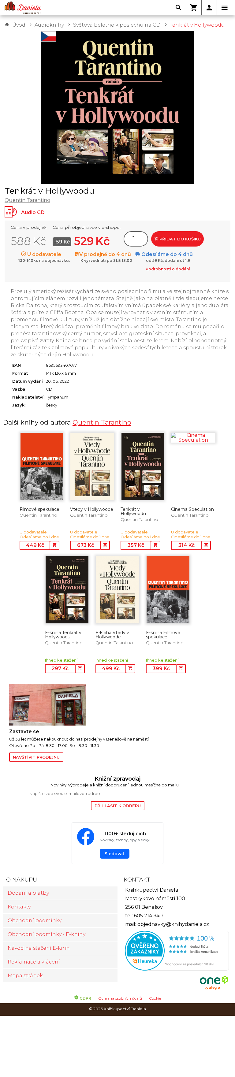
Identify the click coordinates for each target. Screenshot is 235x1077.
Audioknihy (49, 25)
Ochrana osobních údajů (120, 998)
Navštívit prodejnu (36, 757)
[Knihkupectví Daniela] (23, 7)
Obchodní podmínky (35, 920)
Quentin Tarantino (27, 200)
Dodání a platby (28, 893)
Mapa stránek (25, 976)
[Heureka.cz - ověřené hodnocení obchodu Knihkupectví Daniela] (175, 951)
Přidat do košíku (179, 238)
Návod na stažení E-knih (39, 948)
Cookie (155, 998)
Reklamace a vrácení (34, 962)
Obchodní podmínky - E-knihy (46, 934)
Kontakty (19, 907)
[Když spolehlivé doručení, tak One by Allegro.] (214, 988)
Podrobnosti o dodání (168, 269)
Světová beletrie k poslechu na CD (117, 25)
